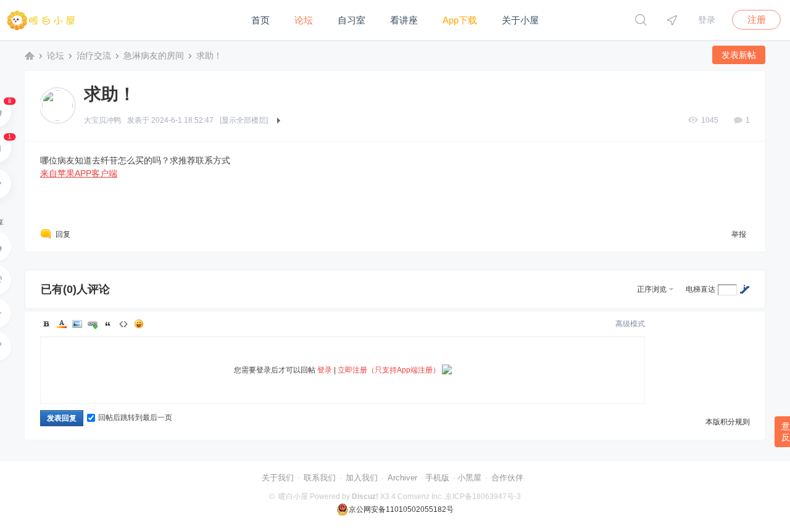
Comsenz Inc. (420, 496)
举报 (738, 234)
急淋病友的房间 (153, 55)
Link (92, 324)
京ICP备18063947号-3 (483, 496)
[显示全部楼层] (244, 120)
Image (77, 324)
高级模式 (630, 323)
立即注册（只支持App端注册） (389, 370)
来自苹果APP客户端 (78, 173)
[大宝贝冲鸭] (57, 105)
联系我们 (320, 477)
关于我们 (278, 477)
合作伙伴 (507, 477)
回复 (63, 234)
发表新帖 (738, 55)
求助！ (209, 55)
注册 (756, 19)
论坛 (303, 20)
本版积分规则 (727, 422)
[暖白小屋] (41, 37)
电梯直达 (700, 289)
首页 (260, 20)
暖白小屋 (30, 55)
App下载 (460, 20)
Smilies (139, 324)
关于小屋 (520, 20)
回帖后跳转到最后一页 (135, 417)
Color (62, 324)
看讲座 (404, 20)
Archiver (402, 477)
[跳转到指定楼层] (744, 289)
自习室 (351, 20)
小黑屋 (469, 477)
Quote (108, 324)
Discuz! (365, 496)
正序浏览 (652, 289)
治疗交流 (94, 55)
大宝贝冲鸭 (102, 120)
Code (123, 324)
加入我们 (362, 477)
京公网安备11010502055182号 (401, 509)
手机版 (437, 477)
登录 (706, 20)
